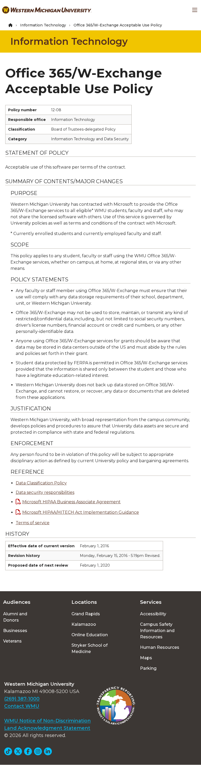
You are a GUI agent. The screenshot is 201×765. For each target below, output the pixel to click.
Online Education (89, 634)
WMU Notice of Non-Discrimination (47, 721)
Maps (146, 657)
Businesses (15, 630)
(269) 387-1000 (22, 699)
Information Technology (43, 25)
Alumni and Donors (15, 617)
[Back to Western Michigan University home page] (46, 10)
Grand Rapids (85, 613)
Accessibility (153, 613)
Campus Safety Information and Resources (157, 630)
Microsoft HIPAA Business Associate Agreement (71, 501)
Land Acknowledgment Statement (47, 728)
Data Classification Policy (41, 483)
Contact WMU (21, 706)
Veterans (12, 641)
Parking (148, 668)
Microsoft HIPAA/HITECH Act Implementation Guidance (80, 512)
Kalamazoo (83, 624)
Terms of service (32, 522)
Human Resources (159, 647)
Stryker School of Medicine (89, 648)
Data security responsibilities (45, 492)
